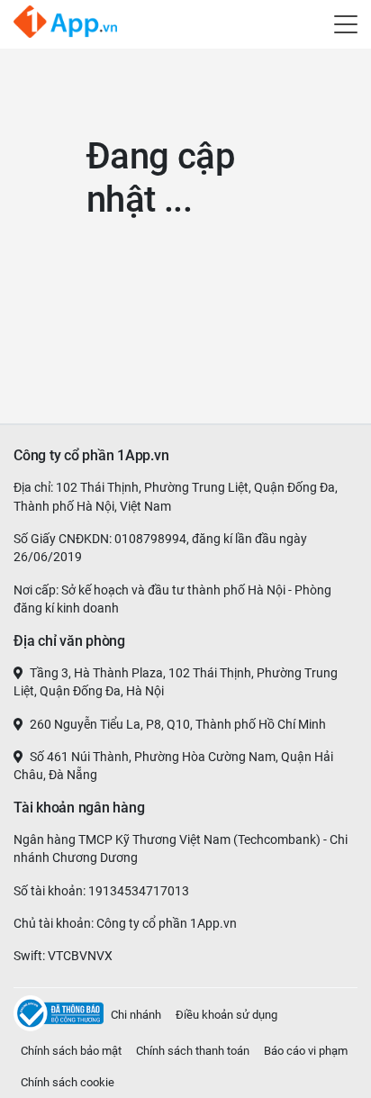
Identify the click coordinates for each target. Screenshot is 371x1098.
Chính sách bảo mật (71, 1050)
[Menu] (345, 21)
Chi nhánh (136, 1014)
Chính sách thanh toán (192, 1050)
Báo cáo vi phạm (306, 1050)
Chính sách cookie (67, 1082)
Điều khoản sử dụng (226, 1014)
